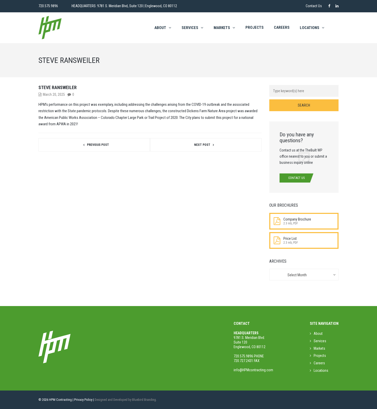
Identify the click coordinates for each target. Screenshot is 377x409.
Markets (222, 27)
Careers (282, 27)
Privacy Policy (83, 400)
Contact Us (314, 6)
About (160, 27)
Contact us (296, 178)
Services (190, 27)
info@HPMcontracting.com (253, 370)
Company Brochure (297, 219)
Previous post (98, 145)
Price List (290, 238)
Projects (254, 27)
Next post (202, 145)
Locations (321, 370)
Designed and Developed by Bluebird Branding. (126, 400)
